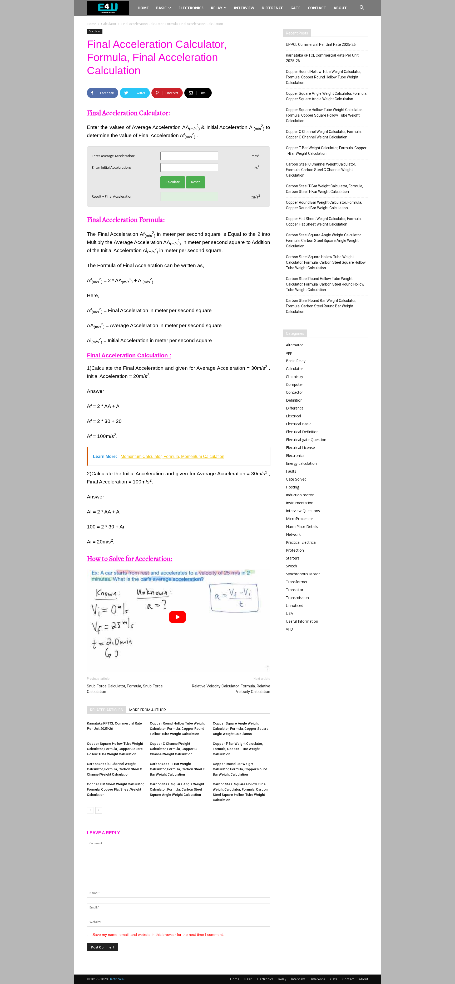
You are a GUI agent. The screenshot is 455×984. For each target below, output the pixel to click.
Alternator (294, 344)
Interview (244, 7)
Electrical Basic (298, 423)
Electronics (191, 7)
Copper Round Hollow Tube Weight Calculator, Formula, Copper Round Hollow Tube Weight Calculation (177, 728)
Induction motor (300, 494)
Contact (317, 7)
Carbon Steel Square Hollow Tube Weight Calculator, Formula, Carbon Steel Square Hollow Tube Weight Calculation (326, 262)
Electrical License (300, 447)
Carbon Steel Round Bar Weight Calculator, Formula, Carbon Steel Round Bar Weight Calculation (321, 306)
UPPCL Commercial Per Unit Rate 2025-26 (321, 44)
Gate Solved (296, 479)
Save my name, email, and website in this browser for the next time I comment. (158, 934)
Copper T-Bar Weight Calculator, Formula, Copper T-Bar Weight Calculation (238, 749)
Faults (291, 471)
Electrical (293, 415)
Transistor (294, 589)
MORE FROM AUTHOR (147, 710)
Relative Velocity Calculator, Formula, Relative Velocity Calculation (231, 689)
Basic (161, 7)
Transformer (297, 581)
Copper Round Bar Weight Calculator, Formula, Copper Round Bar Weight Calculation (240, 769)
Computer (294, 384)
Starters (292, 558)
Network (293, 534)
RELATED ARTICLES (106, 710)
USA (289, 613)
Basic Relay (295, 360)
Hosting (292, 486)
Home (143, 7)
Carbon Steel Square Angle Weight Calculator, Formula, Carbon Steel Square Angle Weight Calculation (177, 789)
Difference (272, 7)
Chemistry (294, 376)
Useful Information (302, 621)
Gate (295, 7)
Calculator (108, 24)
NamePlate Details (302, 526)
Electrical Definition (302, 431)
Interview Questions (303, 510)
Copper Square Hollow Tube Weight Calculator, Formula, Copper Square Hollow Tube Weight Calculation (115, 749)
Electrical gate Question (306, 439)
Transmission (297, 597)
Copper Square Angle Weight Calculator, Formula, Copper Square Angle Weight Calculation (241, 728)
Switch (291, 565)
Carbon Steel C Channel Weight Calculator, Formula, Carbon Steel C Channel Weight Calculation (114, 769)
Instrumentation (299, 502)
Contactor (294, 392)
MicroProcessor (299, 518)
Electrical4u (116, 979)
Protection (295, 550)
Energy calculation (301, 463)
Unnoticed (294, 605)
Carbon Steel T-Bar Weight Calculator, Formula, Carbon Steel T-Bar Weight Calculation (178, 769)
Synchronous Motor (303, 573)
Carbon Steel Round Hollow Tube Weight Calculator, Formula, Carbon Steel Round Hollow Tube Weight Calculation (325, 284)
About (340, 7)
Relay (216, 7)
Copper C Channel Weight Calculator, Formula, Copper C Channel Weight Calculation (173, 749)
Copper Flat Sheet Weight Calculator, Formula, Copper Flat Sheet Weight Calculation (115, 789)
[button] (361, 8)
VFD (289, 629)
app (289, 352)
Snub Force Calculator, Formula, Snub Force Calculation (125, 689)
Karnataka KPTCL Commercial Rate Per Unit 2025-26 (322, 58)
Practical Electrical (301, 542)
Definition (294, 400)
